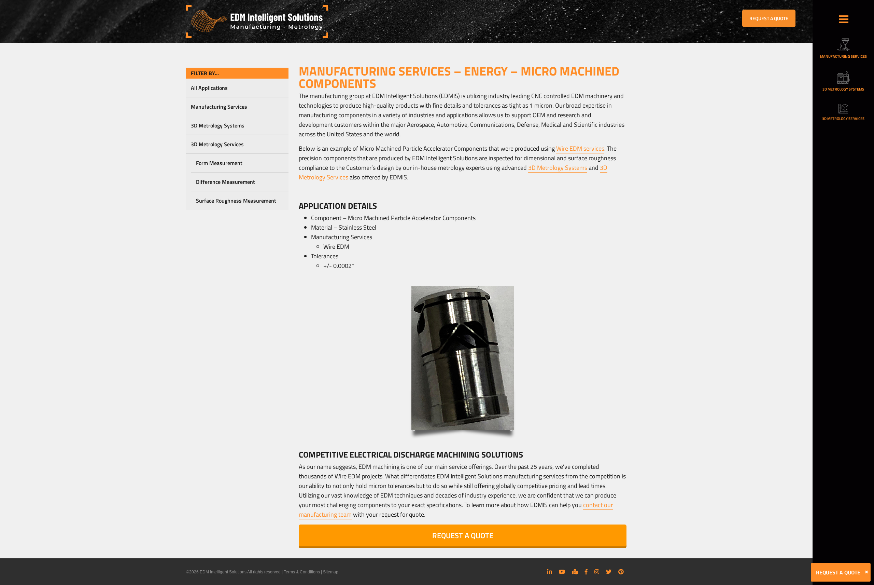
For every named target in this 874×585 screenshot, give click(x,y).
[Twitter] (608, 572)
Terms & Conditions (302, 572)
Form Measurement (219, 163)
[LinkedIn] (550, 572)
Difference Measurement (225, 182)
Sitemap (330, 572)
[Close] (866, 572)
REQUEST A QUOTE (768, 18)
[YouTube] (562, 572)
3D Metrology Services (217, 144)
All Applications (209, 88)
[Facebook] (586, 572)
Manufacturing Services (219, 107)
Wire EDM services (580, 148)
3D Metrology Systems (217, 125)
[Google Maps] (575, 572)
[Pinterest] (621, 572)
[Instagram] (597, 572)
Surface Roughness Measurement (236, 200)
